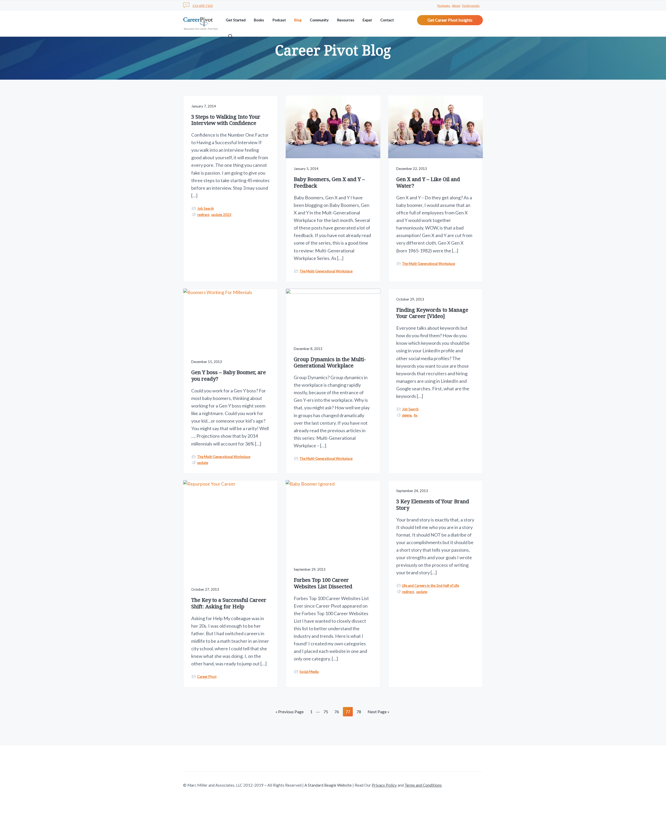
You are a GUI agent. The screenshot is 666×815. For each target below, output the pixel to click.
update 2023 (221, 215)
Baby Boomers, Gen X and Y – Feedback (329, 182)
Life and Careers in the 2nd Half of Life (430, 585)
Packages (443, 6)
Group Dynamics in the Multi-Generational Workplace (330, 362)
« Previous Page (290, 712)
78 (358, 712)
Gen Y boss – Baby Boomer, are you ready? (228, 375)
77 (347, 712)
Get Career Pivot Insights (449, 19)
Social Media (309, 672)
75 (325, 712)
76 (336, 712)
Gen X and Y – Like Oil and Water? (428, 182)
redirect (203, 215)
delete (407, 415)
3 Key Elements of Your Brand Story (432, 504)
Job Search (205, 208)
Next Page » (378, 712)
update (202, 463)
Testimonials (471, 6)
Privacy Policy (384, 785)
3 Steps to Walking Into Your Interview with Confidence (225, 120)
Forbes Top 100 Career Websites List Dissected (323, 583)
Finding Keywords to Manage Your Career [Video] (432, 313)
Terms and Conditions (423, 785)
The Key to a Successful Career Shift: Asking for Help (228, 603)
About (456, 6)
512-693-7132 (203, 6)
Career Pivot (206, 676)
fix (416, 415)
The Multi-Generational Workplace (326, 271)
